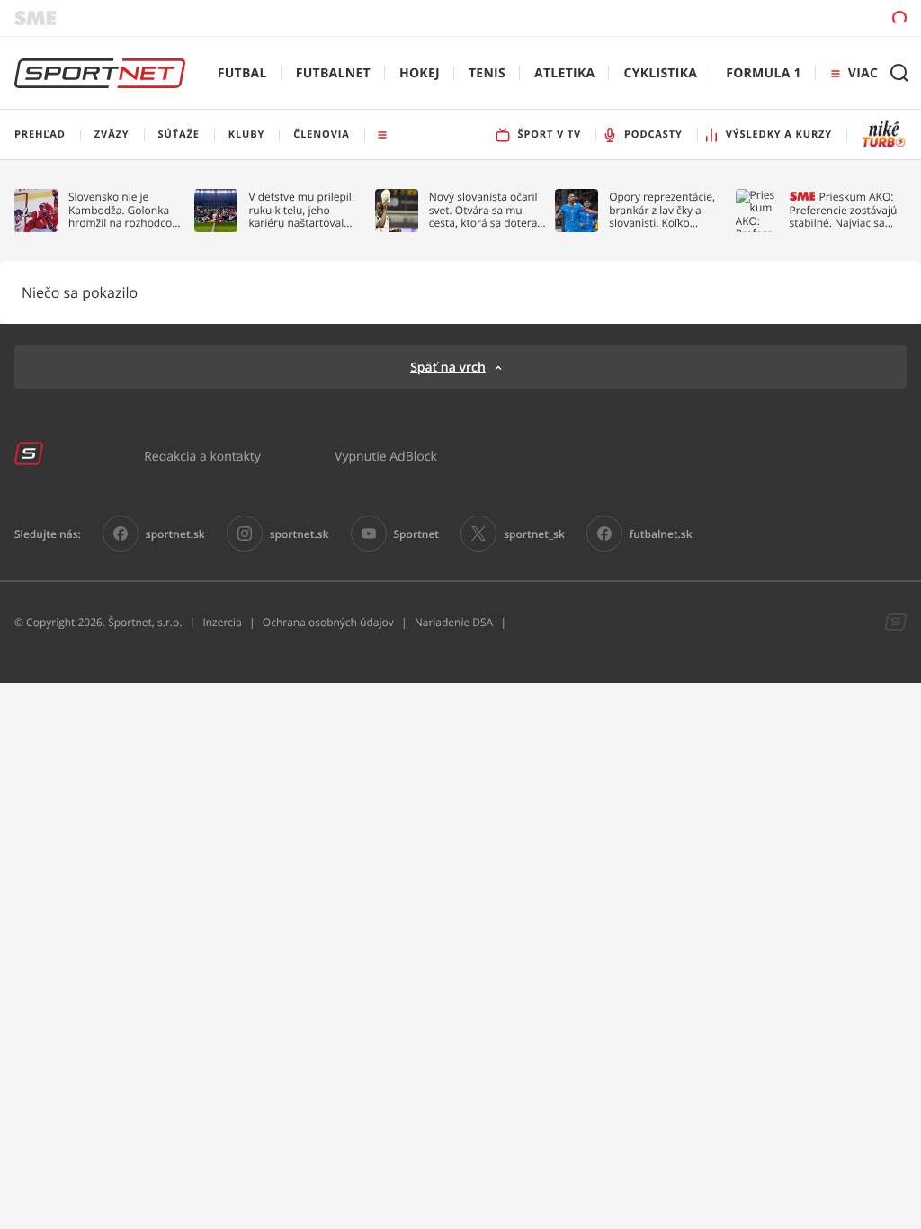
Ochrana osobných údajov (328, 622)
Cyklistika (660, 73)
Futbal (242, 73)
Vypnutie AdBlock (386, 455)
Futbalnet (333, 73)
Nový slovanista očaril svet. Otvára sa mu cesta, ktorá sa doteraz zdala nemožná (485, 210)
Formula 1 (763, 73)
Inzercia (221, 622)
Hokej (419, 73)
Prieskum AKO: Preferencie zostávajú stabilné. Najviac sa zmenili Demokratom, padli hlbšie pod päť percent (844, 210)
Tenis (487, 73)
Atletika (564, 73)
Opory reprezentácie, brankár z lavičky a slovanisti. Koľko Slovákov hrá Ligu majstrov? (662, 210)
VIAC (863, 73)
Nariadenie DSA (454, 622)
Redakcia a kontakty (202, 455)
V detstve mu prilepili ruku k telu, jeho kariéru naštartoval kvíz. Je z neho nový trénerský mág (301, 210)
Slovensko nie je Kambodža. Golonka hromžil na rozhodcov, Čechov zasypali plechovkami (124, 210)
